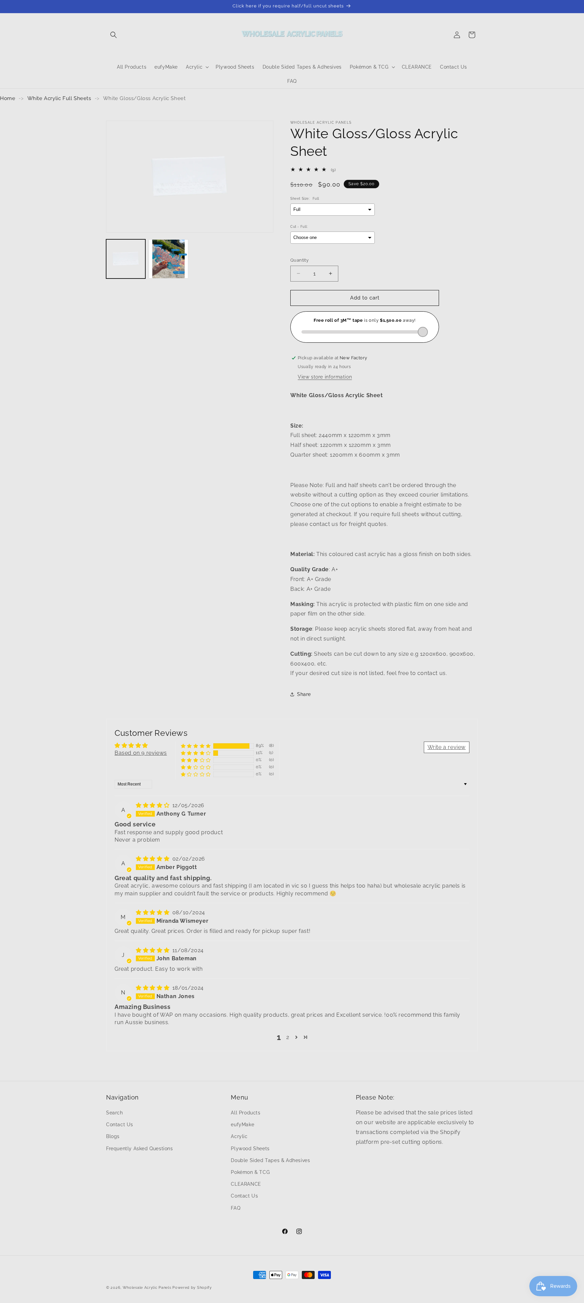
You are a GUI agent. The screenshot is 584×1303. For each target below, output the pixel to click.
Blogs (113, 1136)
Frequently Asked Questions (139, 1148)
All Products (245, 1112)
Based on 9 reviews (141, 753)
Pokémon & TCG (250, 1172)
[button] (113, 34)
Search (114, 1112)
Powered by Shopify (192, 1287)
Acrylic (239, 1136)
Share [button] (304, 694)
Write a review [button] (447, 747)
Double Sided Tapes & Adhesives (270, 1160)
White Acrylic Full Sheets (59, 98)
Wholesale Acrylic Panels (147, 1287)
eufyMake (242, 1124)
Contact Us (119, 1124)
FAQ (235, 1208)
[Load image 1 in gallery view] (125, 259)
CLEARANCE (246, 1184)
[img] (153, 805)
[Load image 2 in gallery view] (168, 259)
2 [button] (287, 1037)
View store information (325, 377)
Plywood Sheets (250, 1148)
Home (7, 98)
